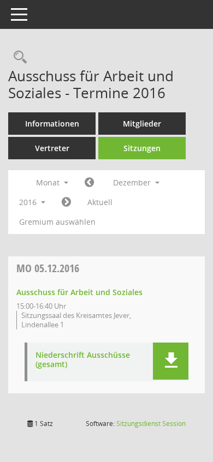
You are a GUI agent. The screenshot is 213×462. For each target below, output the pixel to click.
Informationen (52, 123)
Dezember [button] (133, 182)
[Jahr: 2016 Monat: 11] (89, 183)
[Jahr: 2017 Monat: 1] (66, 202)
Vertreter (52, 148)
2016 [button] (29, 202)
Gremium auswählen (57, 222)
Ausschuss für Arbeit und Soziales (79, 292)
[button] (170, 361)
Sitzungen (142, 148)
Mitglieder (142, 123)
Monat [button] (49, 182)
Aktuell (100, 202)
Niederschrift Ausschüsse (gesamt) (83, 360)
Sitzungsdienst (151, 423)
